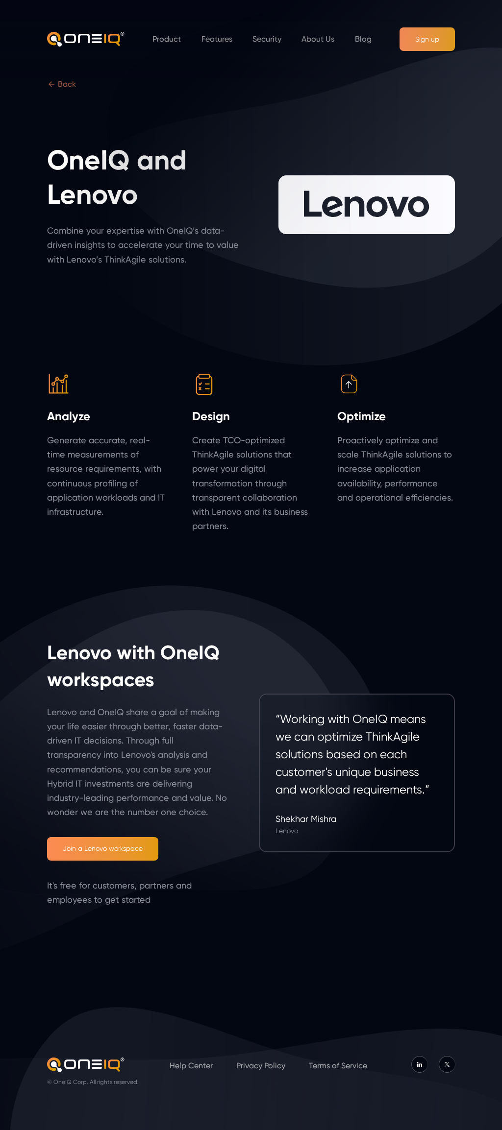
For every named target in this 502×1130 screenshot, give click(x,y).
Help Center (191, 1065)
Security (266, 39)
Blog (363, 39)
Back (66, 84)
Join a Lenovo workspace (103, 848)
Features (216, 39)
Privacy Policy (260, 1065)
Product (166, 39)
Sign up (427, 39)
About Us (317, 39)
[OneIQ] (86, 39)
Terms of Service (338, 1065)
